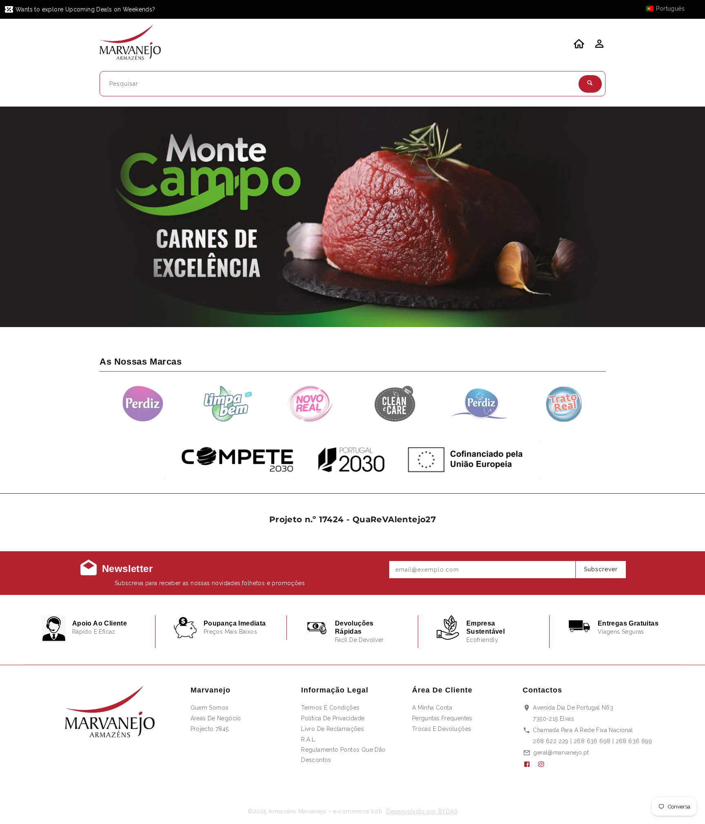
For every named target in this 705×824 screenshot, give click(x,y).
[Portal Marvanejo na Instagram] (544, 764)
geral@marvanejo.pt (561, 752)
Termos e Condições (330, 707)
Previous (27, 217)
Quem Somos (210, 707)
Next (677, 217)
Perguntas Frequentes (442, 718)
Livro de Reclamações (332, 729)
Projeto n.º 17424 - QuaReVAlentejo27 (352, 519)
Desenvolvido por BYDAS (421, 811)
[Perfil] (598, 46)
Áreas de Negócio (216, 718)
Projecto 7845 (210, 729)
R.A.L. (308, 739)
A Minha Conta (432, 707)
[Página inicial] (135, 43)
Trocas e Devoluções (442, 729)
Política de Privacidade (332, 718)
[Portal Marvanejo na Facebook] (530, 764)
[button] (669, 9)
